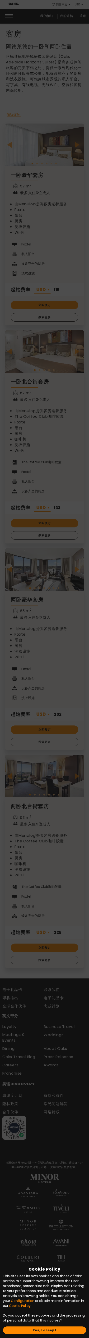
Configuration (22, 1300)
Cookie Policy (20, 1305)
